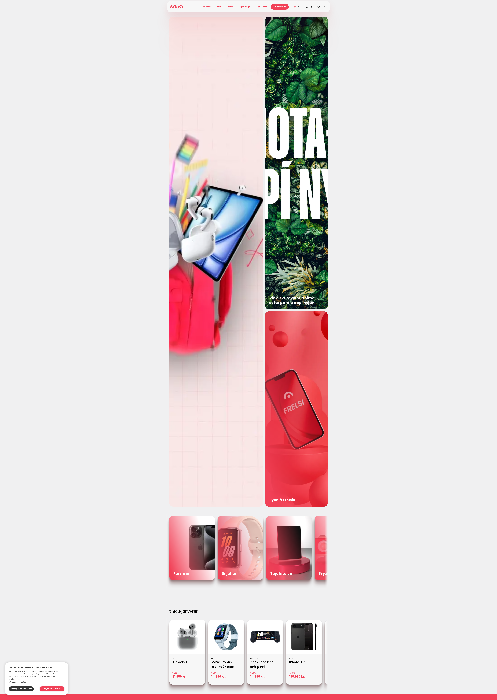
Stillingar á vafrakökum (22, 689)
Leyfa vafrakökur (52, 689)
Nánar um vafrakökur (18, 682)
